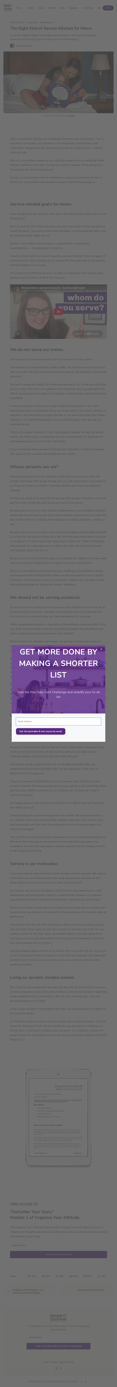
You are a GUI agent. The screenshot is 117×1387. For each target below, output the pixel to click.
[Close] (101, 649)
